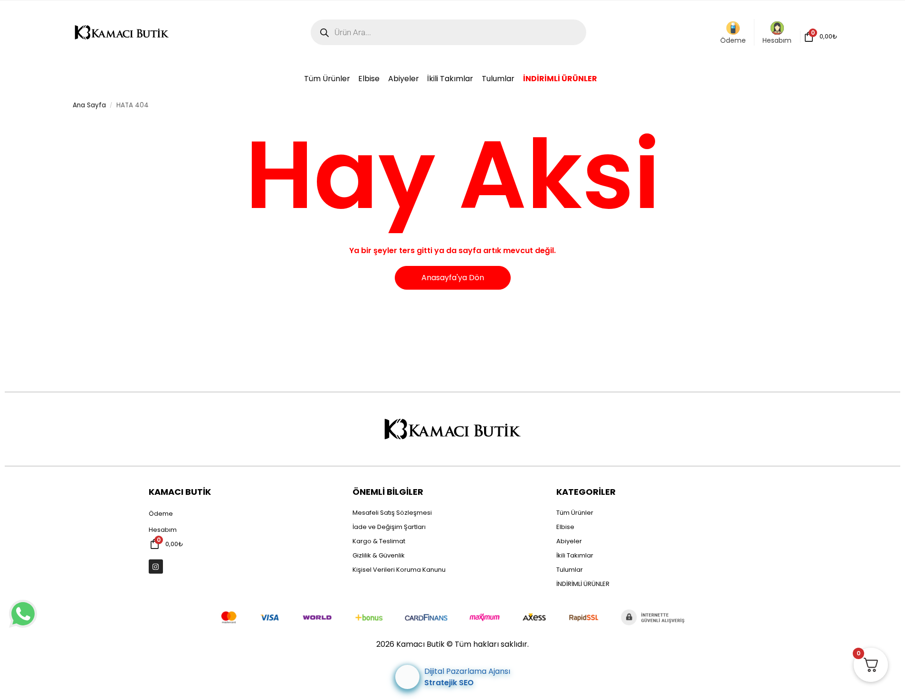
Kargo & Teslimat (378, 541)
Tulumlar (569, 569)
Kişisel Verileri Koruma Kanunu (399, 569)
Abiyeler (569, 541)
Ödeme (733, 40)
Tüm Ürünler (574, 512)
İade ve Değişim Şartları (389, 526)
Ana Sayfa (89, 105)
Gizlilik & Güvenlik (378, 555)
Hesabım (776, 40)
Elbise (565, 526)
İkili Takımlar (574, 555)
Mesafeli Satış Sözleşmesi (392, 512)
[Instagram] (156, 566)
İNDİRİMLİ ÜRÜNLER (583, 583)
